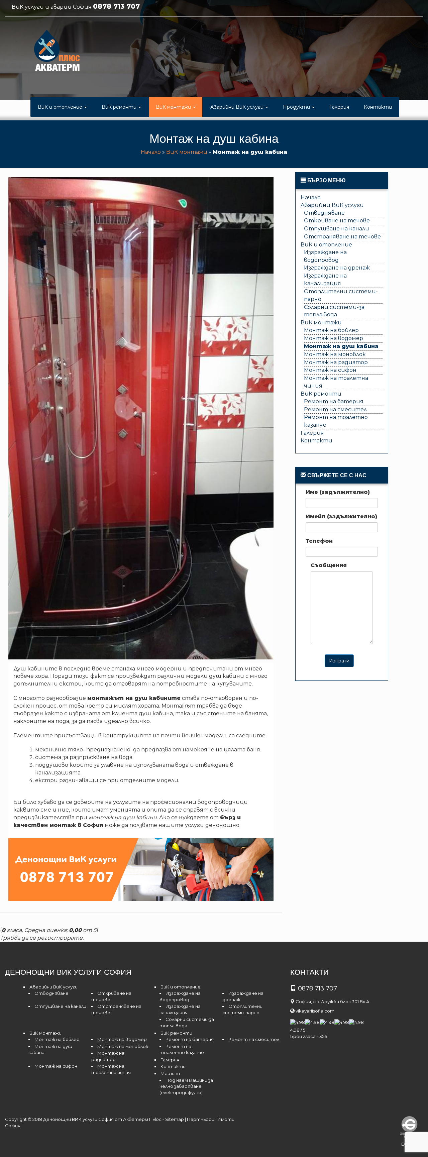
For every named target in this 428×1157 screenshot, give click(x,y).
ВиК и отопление (61, 107)
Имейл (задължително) (341, 516)
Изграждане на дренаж (337, 268)
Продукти (297, 107)
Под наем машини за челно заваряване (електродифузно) (186, 1086)
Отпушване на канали (336, 228)
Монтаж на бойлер (331, 330)
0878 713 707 (116, 6)
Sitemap (174, 1119)
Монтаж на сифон (330, 370)
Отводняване (324, 213)
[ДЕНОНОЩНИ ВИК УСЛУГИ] (57, 52)
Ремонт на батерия (333, 401)
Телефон (319, 541)
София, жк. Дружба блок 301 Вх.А (332, 1001)
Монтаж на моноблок (335, 354)
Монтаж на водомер (333, 338)
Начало (151, 152)
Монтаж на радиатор (336, 362)
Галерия (339, 107)
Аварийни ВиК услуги (237, 107)
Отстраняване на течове (342, 236)
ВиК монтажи (174, 107)
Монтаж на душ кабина (341, 346)
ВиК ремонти (120, 107)
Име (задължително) (338, 492)
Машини (170, 1073)
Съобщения (329, 565)
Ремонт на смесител (335, 409)
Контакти (378, 107)
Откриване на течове (337, 220)
